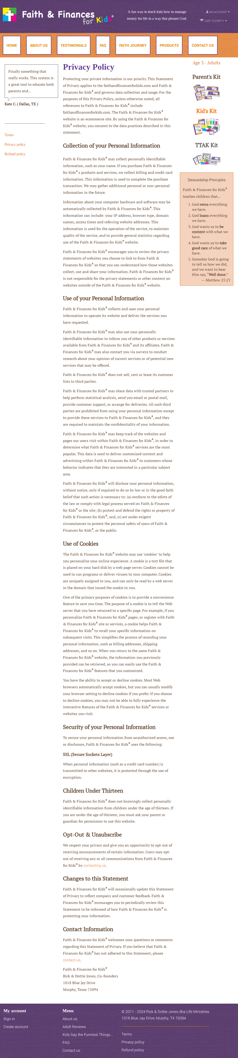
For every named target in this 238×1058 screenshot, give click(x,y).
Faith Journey (133, 45)
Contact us (71, 1050)
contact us (71, 959)
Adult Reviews (69, 63)
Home (12, 45)
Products (169, 45)
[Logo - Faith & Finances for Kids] (58, 15)
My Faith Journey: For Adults (139, 72)
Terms (9, 134)
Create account (15, 1026)
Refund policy (15, 153)
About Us (39, 45)
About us (70, 1018)
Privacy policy (15, 144)
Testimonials (74, 45)
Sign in (9, 1018)
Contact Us (203, 45)
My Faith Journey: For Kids (138, 63)
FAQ (103, 45)
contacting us (94, 865)
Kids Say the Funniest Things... (83, 72)
